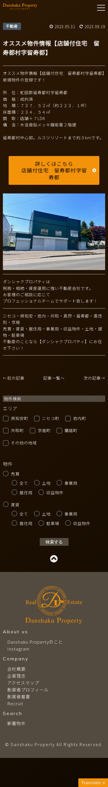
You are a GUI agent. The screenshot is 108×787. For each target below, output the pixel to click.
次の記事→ (94, 378)
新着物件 (16, 723)
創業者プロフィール (28, 690)
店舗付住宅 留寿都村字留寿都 (54, 173)
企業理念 (16, 676)
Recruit (15, 703)
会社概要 (16, 669)
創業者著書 (18, 696)
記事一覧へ (54, 378)
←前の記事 (13, 378)
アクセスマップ (23, 683)
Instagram (18, 649)
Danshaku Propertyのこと (35, 642)
